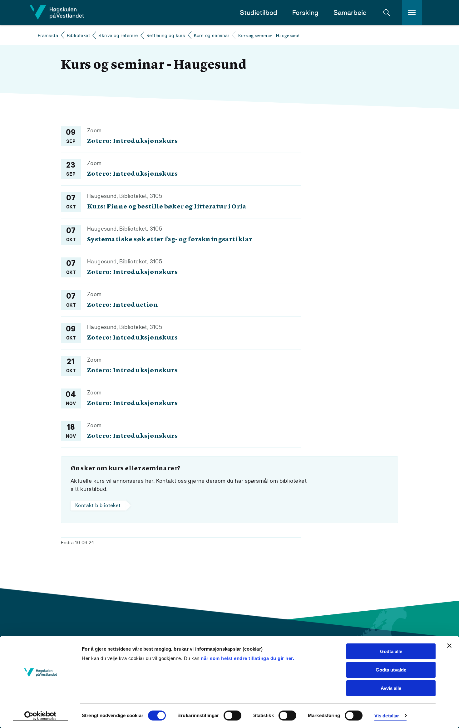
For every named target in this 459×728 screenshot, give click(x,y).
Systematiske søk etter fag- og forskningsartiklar (169, 240)
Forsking (305, 13)
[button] (387, 12)
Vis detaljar (386, 715)
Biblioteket (78, 35)
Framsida (48, 35)
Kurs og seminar (212, 35)
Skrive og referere (118, 35)
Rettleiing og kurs (165, 35)
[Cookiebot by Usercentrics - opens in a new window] (40, 716)
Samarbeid (350, 13)
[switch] (232, 716)
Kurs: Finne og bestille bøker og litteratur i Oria (166, 207)
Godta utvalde (391, 669)
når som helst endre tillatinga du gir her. (247, 658)
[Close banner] (449, 645)
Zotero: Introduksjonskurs (132, 141)
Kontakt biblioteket (98, 505)
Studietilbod (258, 13)
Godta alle (391, 651)
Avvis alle (391, 688)
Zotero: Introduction (122, 305)
